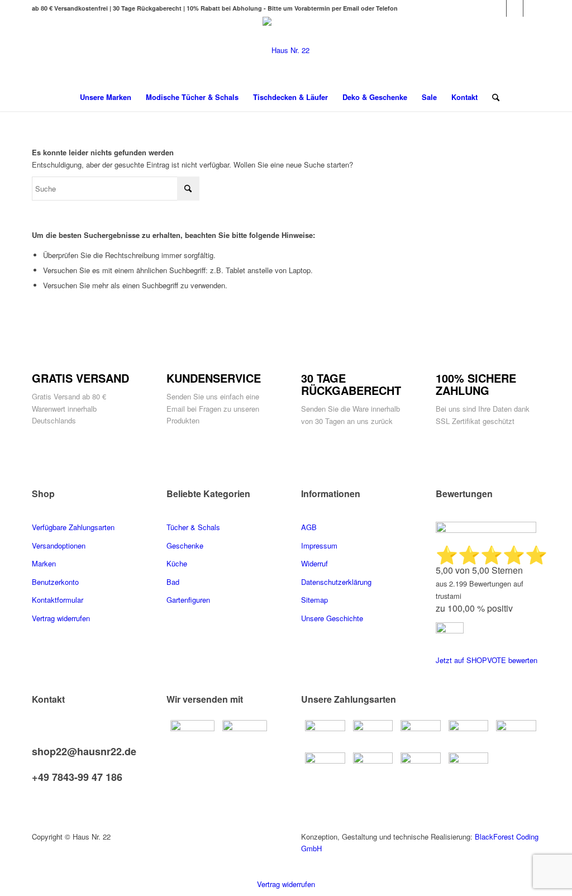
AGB (309, 527)
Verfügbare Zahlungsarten (73, 527)
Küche (176, 563)
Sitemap (314, 599)
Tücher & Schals (193, 527)
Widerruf (314, 563)
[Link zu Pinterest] (515, 8)
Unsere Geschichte (332, 618)
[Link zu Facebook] (498, 8)
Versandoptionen (58, 545)
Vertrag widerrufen (286, 884)
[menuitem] (106, 97)
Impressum (319, 545)
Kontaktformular (58, 599)
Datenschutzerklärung (336, 581)
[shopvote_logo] (450, 630)
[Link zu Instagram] (531, 8)
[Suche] (492, 97)
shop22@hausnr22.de (84, 751)
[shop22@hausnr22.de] (34, 740)
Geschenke (184, 545)
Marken (44, 563)
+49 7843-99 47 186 (77, 777)
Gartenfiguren (188, 599)
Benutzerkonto (55, 581)
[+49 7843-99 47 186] (34, 766)
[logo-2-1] (286, 50)
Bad (172, 581)
